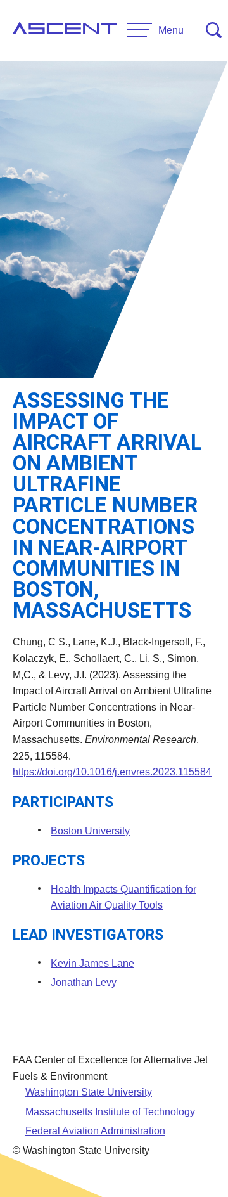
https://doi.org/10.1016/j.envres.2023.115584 (112, 772)
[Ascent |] (65, 30)
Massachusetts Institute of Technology (110, 1111)
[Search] (214, 30)
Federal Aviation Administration (95, 1130)
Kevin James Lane (92, 963)
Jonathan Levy (84, 982)
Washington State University (88, 1092)
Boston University (90, 830)
